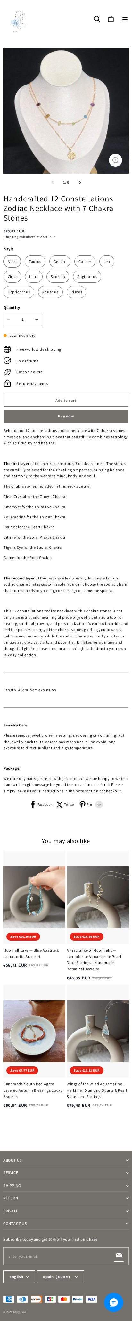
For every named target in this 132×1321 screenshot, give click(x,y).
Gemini (60, 261)
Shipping (11, 236)
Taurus (35, 261)
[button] (125, 19)
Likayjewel (19, 1312)
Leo (106, 261)
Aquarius (50, 292)
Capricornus (19, 292)
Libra (33, 276)
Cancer (84, 261)
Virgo (12, 276)
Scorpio (58, 276)
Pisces (76, 292)
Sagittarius (87, 276)
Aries (12, 261)
